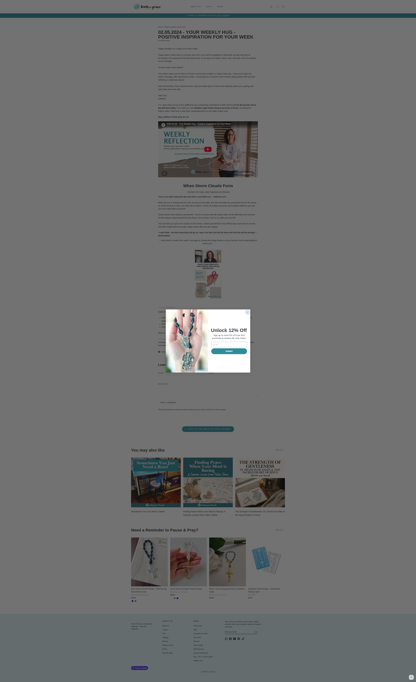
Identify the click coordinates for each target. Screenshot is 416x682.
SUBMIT (229, 351)
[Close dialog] (247, 312)
